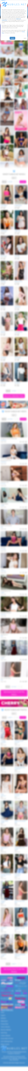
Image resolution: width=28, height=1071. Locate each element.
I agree (12, 38)
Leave (25, 38)
